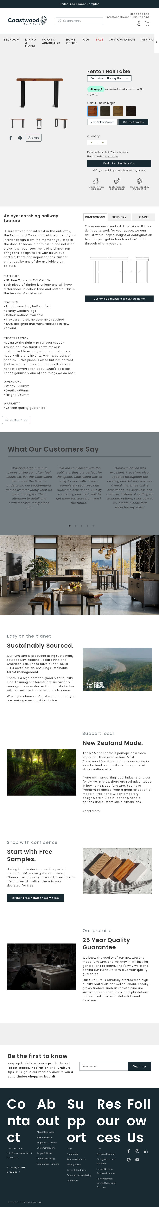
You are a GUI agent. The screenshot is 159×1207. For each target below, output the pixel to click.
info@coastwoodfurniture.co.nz (127, 17)
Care (143, 217)
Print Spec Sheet (18, 420)
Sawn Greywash (105, 111)
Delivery (119, 217)
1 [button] (70, 526)
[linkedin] (146, 1151)
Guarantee (72, 1154)
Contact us (111, 156)
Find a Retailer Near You (119, 163)
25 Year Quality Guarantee (139, 188)
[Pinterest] (20, 138)
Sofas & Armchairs (51, 41)
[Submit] (61, 20)
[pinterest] (128, 1159)
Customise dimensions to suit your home (119, 299)
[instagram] (137, 1151)
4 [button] (87, 526)
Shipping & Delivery (47, 1142)
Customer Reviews (46, 1148)
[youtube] (137, 1159)
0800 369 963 (15, 1148)
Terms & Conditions (76, 1170)
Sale (99, 39)
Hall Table (29, 235)
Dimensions (95, 217)
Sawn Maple (92, 111)
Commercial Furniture (48, 1164)
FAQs (69, 1148)
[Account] (139, 23)
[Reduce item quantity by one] (91, 142)
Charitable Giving (46, 1158)
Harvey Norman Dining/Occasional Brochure (106, 1183)
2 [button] (76, 526)
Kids (86, 39)
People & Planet (44, 1153)
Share (35, 137)
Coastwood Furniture (29, 1202)
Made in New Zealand (96, 188)
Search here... (72, 21)
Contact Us (72, 1180)
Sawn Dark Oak (131, 111)
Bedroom (11, 39)
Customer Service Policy (79, 1175)
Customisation (122, 39)
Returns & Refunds (76, 1159)
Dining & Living (30, 43)
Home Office (71, 41)
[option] (39, 93)
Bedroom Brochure (106, 1154)
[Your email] (104, 1066)
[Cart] (147, 24)
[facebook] (128, 1151)
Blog (99, 1148)
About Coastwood (45, 1132)
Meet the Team (44, 1137)
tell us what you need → (23, 364)
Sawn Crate (118, 111)
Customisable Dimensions (117, 188)
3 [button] (81, 526)
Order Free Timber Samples (79, 4)
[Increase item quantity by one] (103, 142)
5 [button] (93, 526)
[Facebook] (10, 138)
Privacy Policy (74, 1164)
